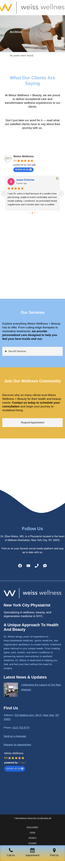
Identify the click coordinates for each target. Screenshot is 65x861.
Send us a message (15, 736)
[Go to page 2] (32, 213)
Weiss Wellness (23, 156)
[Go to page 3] (35, 212)
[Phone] (37, 565)
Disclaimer (32, 827)
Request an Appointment (17, 744)
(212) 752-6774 (20, 727)
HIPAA (32, 832)
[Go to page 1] (30, 212)
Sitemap (32, 843)
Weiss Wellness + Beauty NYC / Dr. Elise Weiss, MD (33, 818)
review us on (22, 169)
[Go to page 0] (27, 212)
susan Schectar (25, 180)
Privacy (33, 838)
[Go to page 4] (37, 212)
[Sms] (45, 565)
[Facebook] (20, 565)
